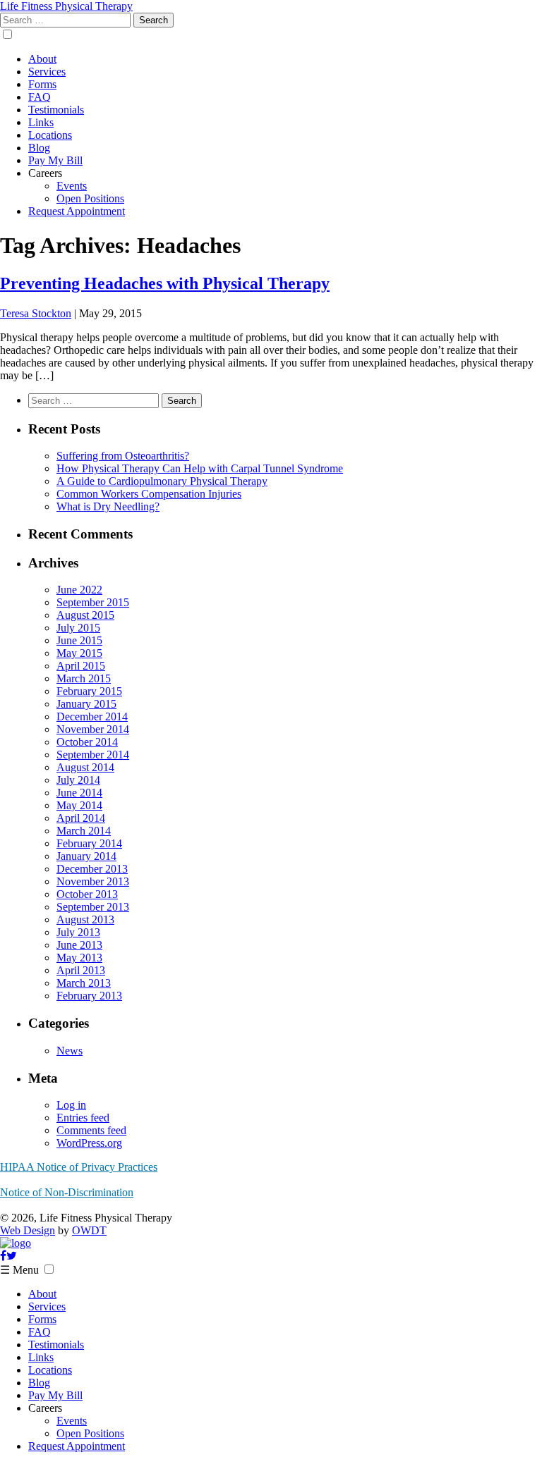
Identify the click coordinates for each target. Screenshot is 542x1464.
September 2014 (92, 755)
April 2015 (80, 666)
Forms (42, 84)
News (69, 1051)
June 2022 (79, 590)
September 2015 (92, 602)
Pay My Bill (55, 160)
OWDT (89, 1230)
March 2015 (83, 678)
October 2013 (87, 894)
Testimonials (56, 110)
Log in (71, 1105)
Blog (39, 148)
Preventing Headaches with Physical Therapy (165, 283)
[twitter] (11, 1256)
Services (47, 72)
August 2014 (85, 767)
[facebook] (3, 1256)
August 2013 (85, 919)
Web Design (27, 1230)
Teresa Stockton (35, 313)
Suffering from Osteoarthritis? (122, 456)
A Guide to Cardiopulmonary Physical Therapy (161, 481)
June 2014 (79, 793)
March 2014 (83, 831)
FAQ (39, 97)
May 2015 (79, 653)
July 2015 (78, 628)
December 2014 (92, 716)
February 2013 (89, 996)
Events (71, 186)
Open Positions (90, 198)
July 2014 (78, 780)
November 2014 (92, 729)
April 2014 (80, 818)
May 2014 (79, 805)
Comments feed (91, 1130)
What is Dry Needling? (107, 506)
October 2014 (87, 742)
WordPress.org (89, 1143)
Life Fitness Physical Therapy (66, 6)
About (42, 59)
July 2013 (78, 932)
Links (41, 122)
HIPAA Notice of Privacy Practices (78, 1167)
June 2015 (79, 640)
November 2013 (92, 881)
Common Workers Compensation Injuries (148, 494)
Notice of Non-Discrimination (66, 1192)
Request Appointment (76, 211)
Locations (50, 135)
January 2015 (86, 704)
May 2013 (79, 958)
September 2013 (92, 907)
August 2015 (85, 615)
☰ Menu (19, 1270)
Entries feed (82, 1118)
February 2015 (89, 691)
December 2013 (92, 869)
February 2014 (89, 843)
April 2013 (80, 970)
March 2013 (83, 983)
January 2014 (86, 856)
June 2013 (79, 945)
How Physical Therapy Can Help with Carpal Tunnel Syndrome (199, 468)
